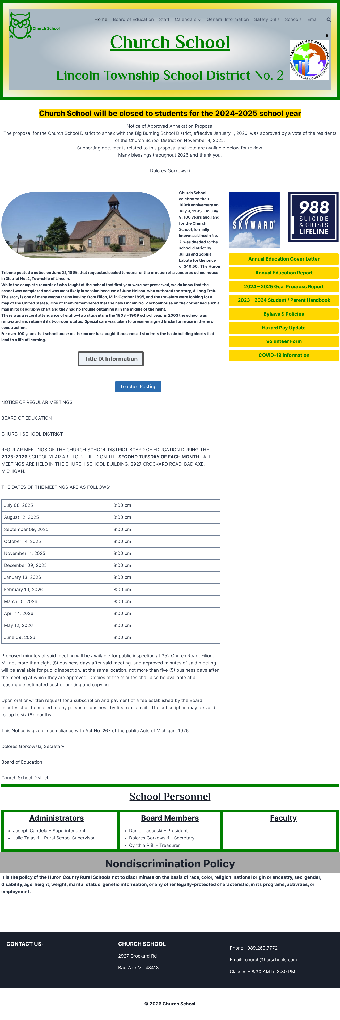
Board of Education (133, 19)
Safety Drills (267, 19)
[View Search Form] (329, 19)
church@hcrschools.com (271, 959)
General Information (228, 19)
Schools (293, 19)
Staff (164, 19)
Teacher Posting (138, 386)
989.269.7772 (262, 948)
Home (101, 19)
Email (313, 19)
